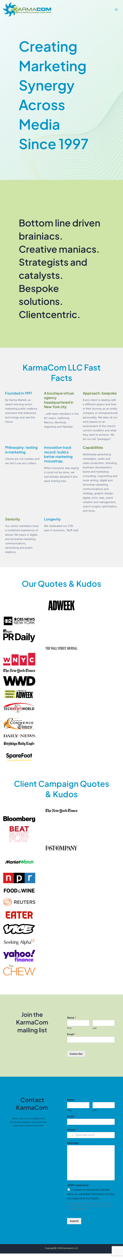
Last (95, 1028)
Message (73, 1143)
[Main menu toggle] (116, 9)
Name (71, 1017)
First (69, 1028)
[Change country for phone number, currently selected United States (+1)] (70, 1135)
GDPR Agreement (78, 1185)
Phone (72, 1129)
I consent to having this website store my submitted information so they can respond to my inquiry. (91, 1194)
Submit (74, 1221)
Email (71, 1034)
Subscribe (76, 1053)
